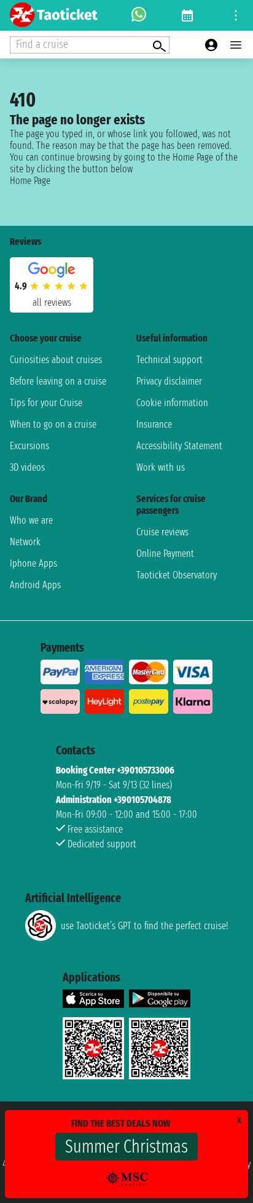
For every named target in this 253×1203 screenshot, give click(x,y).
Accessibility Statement (179, 446)
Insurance (154, 424)
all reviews (52, 302)
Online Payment (165, 553)
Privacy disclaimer (169, 381)
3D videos (27, 467)
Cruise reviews (162, 532)
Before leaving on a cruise (58, 381)
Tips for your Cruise (46, 403)
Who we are (31, 520)
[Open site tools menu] (235, 15)
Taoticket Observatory (176, 575)
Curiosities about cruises (56, 360)
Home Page (30, 180)
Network (25, 542)
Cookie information (172, 403)
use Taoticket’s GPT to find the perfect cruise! (144, 926)
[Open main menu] (235, 45)
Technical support (169, 360)
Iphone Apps (33, 563)
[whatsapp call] (138, 15)
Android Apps (35, 585)
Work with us (160, 467)
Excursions (29, 446)
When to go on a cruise (53, 424)
